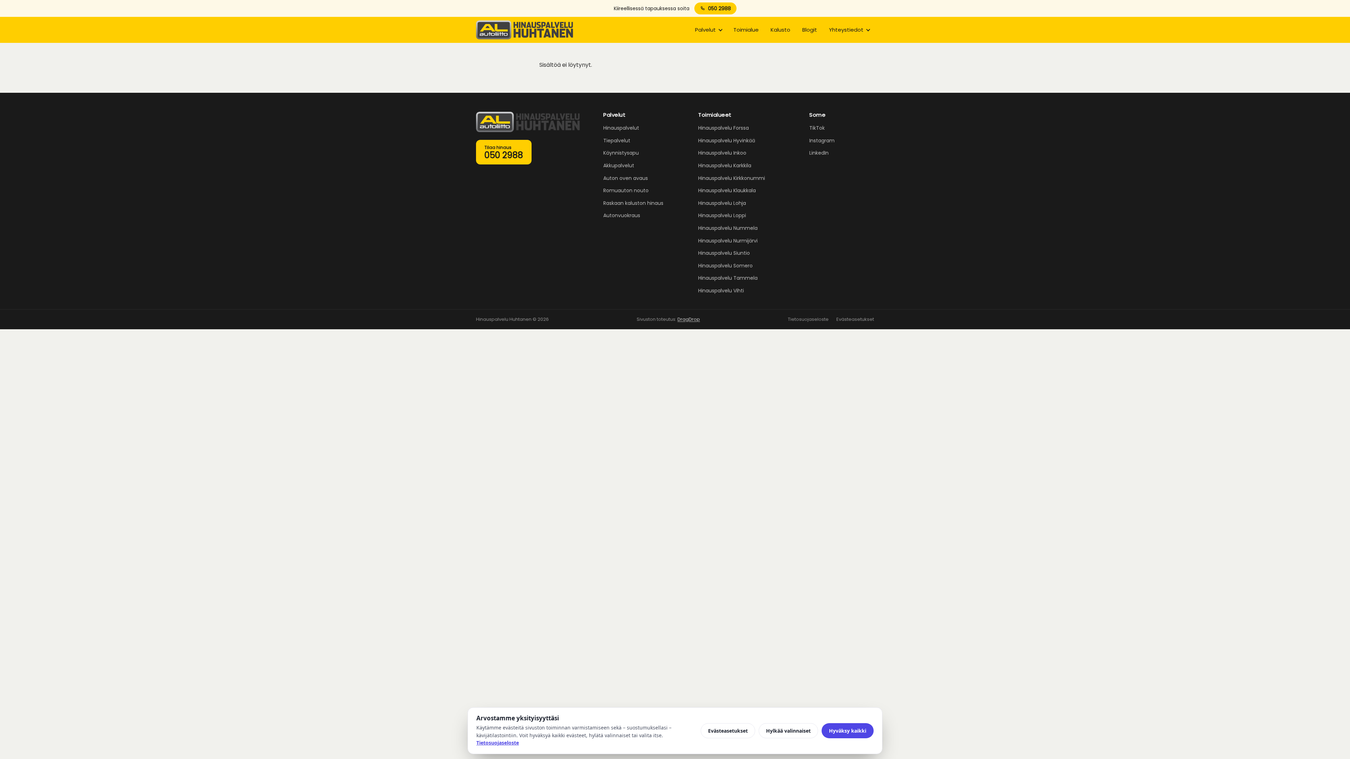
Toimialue (746, 29)
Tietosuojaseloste (808, 319)
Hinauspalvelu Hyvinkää (726, 140)
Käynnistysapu (621, 152)
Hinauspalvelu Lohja (722, 203)
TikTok (817, 127)
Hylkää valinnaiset (788, 730)
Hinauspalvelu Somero (725, 265)
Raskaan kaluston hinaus (633, 203)
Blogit (809, 29)
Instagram (822, 140)
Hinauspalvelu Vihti (721, 290)
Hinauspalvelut (621, 127)
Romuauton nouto (626, 190)
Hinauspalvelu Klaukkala (727, 190)
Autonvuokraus (621, 215)
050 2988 (719, 8)
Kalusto (780, 29)
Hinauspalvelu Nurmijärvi (728, 240)
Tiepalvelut (616, 140)
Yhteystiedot (846, 29)
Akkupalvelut (618, 165)
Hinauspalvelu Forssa (723, 127)
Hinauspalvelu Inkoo (722, 152)
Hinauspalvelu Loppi (722, 215)
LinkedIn (819, 152)
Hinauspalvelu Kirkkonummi (731, 178)
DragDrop (688, 319)
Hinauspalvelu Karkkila (724, 165)
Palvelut (705, 29)
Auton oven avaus (625, 178)
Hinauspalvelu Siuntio (724, 253)
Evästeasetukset (855, 319)
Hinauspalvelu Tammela (728, 277)
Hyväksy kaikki (847, 730)
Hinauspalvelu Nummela (728, 228)
